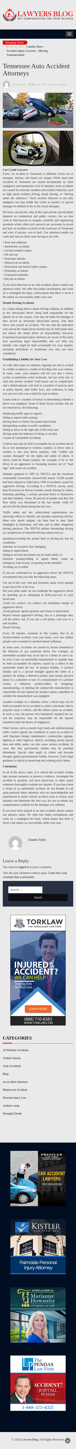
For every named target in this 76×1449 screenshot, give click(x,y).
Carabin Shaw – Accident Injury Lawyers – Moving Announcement (27, 50)
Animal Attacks (12, 1058)
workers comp (11, 1105)
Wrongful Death (12, 1113)
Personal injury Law (14, 1097)
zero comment (59, 84)
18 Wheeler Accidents (15, 1050)
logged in (23, 867)
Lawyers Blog (29, 1439)
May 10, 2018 (39, 84)
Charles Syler (19, 84)
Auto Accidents (12, 1066)
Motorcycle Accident (15, 1089)
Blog (5, 1073)
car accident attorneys (15, 1081)
